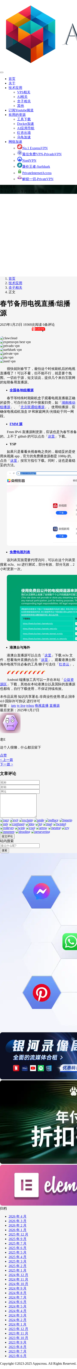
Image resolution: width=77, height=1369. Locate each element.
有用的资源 (17, 115)
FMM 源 (16, 424)
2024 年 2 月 (18, 1320)
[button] (3, 755)
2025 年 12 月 (18, 1234)
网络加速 (15, 141)
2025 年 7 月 (18, 1243)
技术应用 (15, 88)
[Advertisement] (38, 234)
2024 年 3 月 (18, 1315)
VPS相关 (23, 92)
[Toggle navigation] (1, 72)
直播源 (54, 705)
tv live (21, 705)
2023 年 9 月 (18, 1342)
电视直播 (42, 705)
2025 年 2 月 (18, 1266)
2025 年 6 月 (18, 1248)
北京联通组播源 (32, 407)
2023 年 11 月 (18, 1333)
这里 (51, 436)
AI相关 (22, 97)
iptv (13, 705)
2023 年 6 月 (18, 1356)
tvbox (30, 705)
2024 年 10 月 (18, 1284)
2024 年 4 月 (18, 1311)
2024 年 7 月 (18, 1297)
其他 (20, 106)
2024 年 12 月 (18, 1275)
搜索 (4, 850)
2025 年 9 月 (18, 1239)
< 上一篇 (6, 760)
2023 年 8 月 (18, 1347)
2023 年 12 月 (18, 1329)
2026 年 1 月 (18, 1230)
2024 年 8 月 (18, 1293)
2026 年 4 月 (18, 1216)
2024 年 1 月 (18, 1324)
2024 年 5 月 (18, 1306)
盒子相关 (24, 101)
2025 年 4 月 (18, 1257)
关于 (12, 83)
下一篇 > (6, 764)
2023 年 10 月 (18, 1338)
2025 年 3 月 (18, 1261)
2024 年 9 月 (18, 1288)
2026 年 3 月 (18, 1221)
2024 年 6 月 (18, 1302)
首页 (12, 79)
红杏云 (64, 664)
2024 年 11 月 (18, 1279)
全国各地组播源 (22, 390)
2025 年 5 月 (18, 1252)
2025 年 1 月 (18, 1270)
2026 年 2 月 (18, 1225)
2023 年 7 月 (18, 1351)
